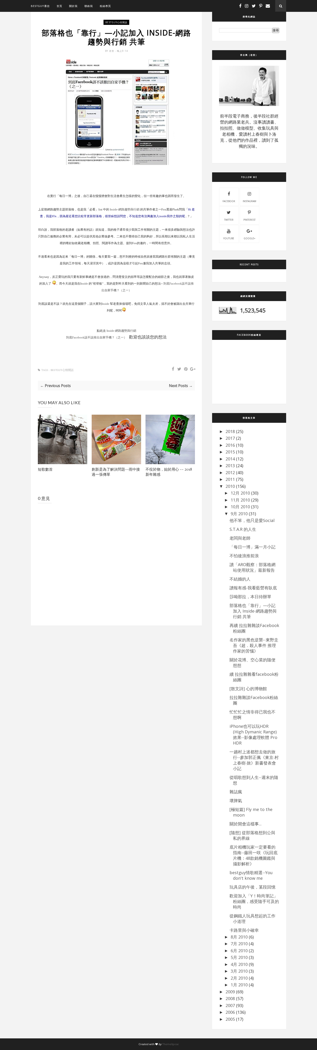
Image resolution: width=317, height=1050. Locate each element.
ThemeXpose (170, 1044)
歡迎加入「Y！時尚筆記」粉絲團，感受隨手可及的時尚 (254, 901)
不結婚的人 (240, 579)
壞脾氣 (236, 800)
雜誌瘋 (236, 791)
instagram (249, 201)
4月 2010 (239, 964)
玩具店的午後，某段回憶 (252, 887)
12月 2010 (240, 493)
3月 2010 (239, 971)
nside (85, 283)
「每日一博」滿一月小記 (252, 547)
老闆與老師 (240, 538)
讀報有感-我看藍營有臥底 (253, 588)
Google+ (249, 238)
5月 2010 (239, 957)
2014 (230, 459)
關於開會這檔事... (246, 824)
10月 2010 (240, 506)
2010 (230, 486)
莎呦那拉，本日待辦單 (250, 596)
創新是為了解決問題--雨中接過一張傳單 (116, 472)
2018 (230, 431)
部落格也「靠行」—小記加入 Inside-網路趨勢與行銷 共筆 (253, 611)
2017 (230, 438)
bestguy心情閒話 (116, 22)
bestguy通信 (40, 5)
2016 (230, 445)
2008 (230, 998)
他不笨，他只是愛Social (252, 520)
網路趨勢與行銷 (124, 209)
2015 (230, 452)
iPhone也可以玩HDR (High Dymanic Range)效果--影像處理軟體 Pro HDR (253, 734)
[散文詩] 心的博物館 (248, 688)
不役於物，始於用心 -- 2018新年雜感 (169, 472)
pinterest (249, 219)
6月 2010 (239, 950)
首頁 (59, 5)
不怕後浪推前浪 (244, 555)
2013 (230, 465)
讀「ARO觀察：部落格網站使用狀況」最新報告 (252, 567)
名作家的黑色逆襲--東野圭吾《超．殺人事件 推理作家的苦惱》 (254, 645)
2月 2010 (239, 978)
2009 (230, 991)
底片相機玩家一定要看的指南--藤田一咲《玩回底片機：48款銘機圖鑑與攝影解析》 (254, 855)
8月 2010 (239, 937)
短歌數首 (45, 469)
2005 (230, 1019)
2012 (230, 472)
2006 (230, 1012)
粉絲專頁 (105, 5)
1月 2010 (239, 985)
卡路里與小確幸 (244, 930)
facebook (229, 201)
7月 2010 (239, 943)
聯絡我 (88, 5)
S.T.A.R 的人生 (243, 529)
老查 (112, 50)
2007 (230, 1005)
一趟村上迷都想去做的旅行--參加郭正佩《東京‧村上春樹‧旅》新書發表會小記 (254, 760)
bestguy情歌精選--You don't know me (251, 875)
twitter (228, 219)
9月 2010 (239, 513)
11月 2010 (240, 500)
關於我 (73, 5)
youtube (228, 238)
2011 (230, 479)
